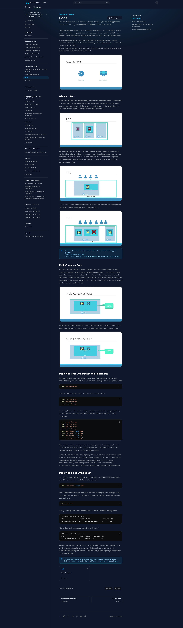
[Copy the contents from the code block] (119, 386)
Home (29, 7)
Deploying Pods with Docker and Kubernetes (142, 25)
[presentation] (90, 519)
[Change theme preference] (156, 2)
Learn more (65, 578)
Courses (38, 7)
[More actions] (120, 18)
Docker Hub (106, 43)
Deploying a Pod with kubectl (141, 29)
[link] (74, 573)
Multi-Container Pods (139, 21)
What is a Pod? (137, 18)
